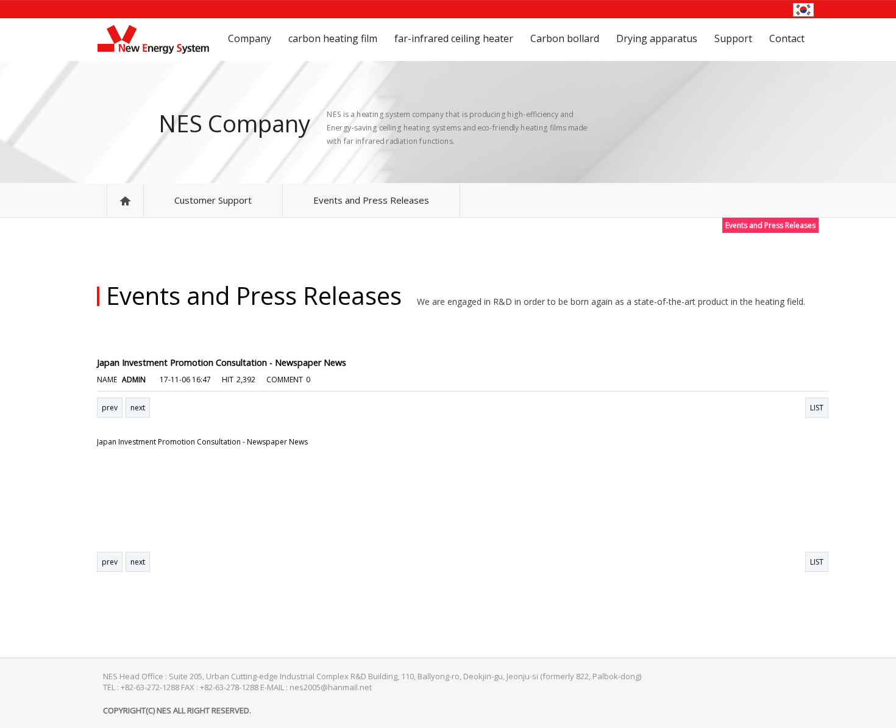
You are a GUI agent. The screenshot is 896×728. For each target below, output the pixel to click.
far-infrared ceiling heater (453, 38)
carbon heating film (332, 38)
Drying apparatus (656, 38)
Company (249, 38)
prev (110, 407)
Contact (787, 38)
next (137, 407)
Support (733, 38)
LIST (816, 407)
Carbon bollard (564, 38)
